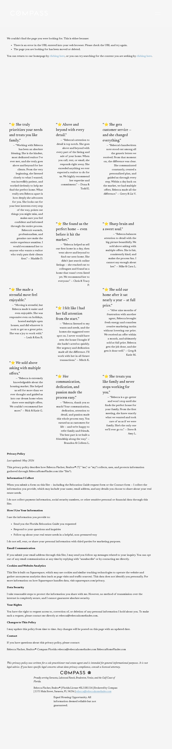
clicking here (57, 56)
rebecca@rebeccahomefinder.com (93, 691)
